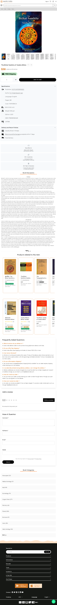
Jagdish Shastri (10, 280)
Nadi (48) (4, 487)
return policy (7, 358)
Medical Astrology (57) (8, 481)
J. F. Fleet (40, 280)
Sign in (47, 1)
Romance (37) (5, 517)
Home (2, 9)
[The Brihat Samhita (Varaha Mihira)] (26, 274)
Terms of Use (30, 458)
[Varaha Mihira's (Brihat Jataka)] (26, 315)
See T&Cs (31, 151)
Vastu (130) (5, 523)
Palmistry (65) (5, 505)
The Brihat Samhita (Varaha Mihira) (25, 278)
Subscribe (47, 551)
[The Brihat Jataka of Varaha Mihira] (42, 315)
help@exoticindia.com (28, 372)
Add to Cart (38, 79)
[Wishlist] (50, 1)
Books (5, 9)
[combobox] (28, 5)
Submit (8, 462)
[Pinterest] (16, 592)
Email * (4, 439)
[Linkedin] (20, 592)
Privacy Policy (38, 458)
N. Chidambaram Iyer (16, 93)
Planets (13, 9)
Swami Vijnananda (39, 322)
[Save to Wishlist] (28, 65)
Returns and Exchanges (12, 134)
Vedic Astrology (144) (7, 529)
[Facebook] (12, 592)
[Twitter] (14, 592)
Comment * (5, 418)
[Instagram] (18, 592)
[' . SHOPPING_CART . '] (53, 1)
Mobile (4, 450)
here (41, 376)
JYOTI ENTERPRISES (18, 89)
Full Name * (5, 430)
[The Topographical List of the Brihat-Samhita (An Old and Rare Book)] (42, 274)
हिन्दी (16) (4, 535)
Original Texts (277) (7, 499)
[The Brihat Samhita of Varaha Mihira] (3, 57)
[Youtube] (22, 592)
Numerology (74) (6, 493)
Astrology (9, 9)
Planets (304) (5, 511)
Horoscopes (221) (6, 475)
